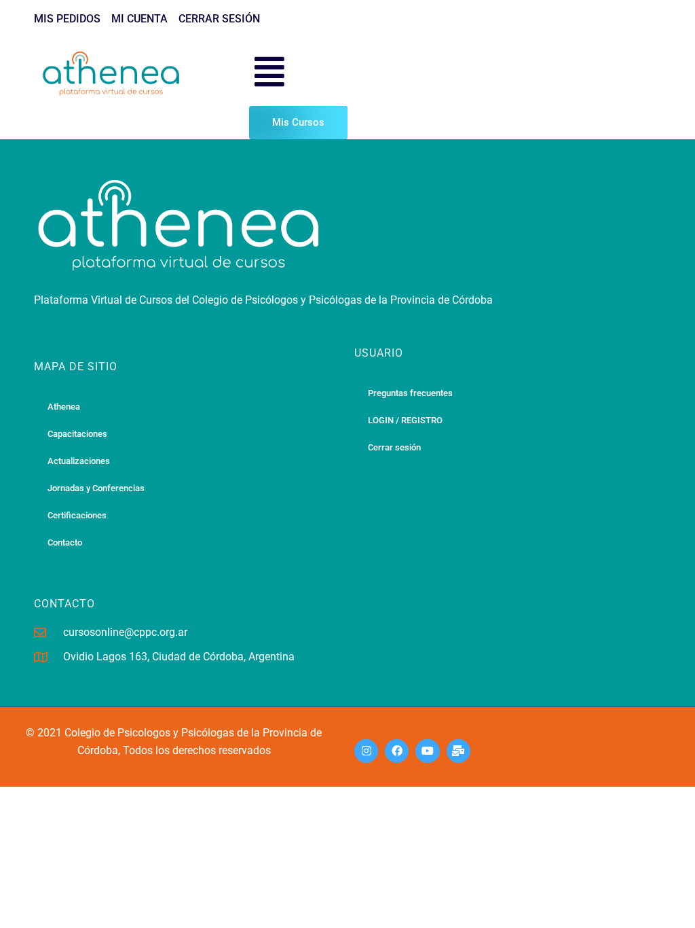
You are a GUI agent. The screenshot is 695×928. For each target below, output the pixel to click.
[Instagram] (366, 751)
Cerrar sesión (394, 447)
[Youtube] (427, 751)
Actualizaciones (79, 461)
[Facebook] (397, 751)
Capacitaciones (77, 434)
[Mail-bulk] (458, 751)
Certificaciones (77, 515)
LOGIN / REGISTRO (405, 420)
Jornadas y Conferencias (96, 488)
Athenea (64, 406)
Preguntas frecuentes (410, 393)
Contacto (65, 542)
